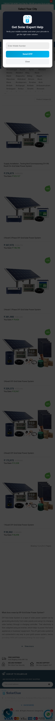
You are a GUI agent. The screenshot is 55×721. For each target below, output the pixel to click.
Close (27, 62)
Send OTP (27, 54)
